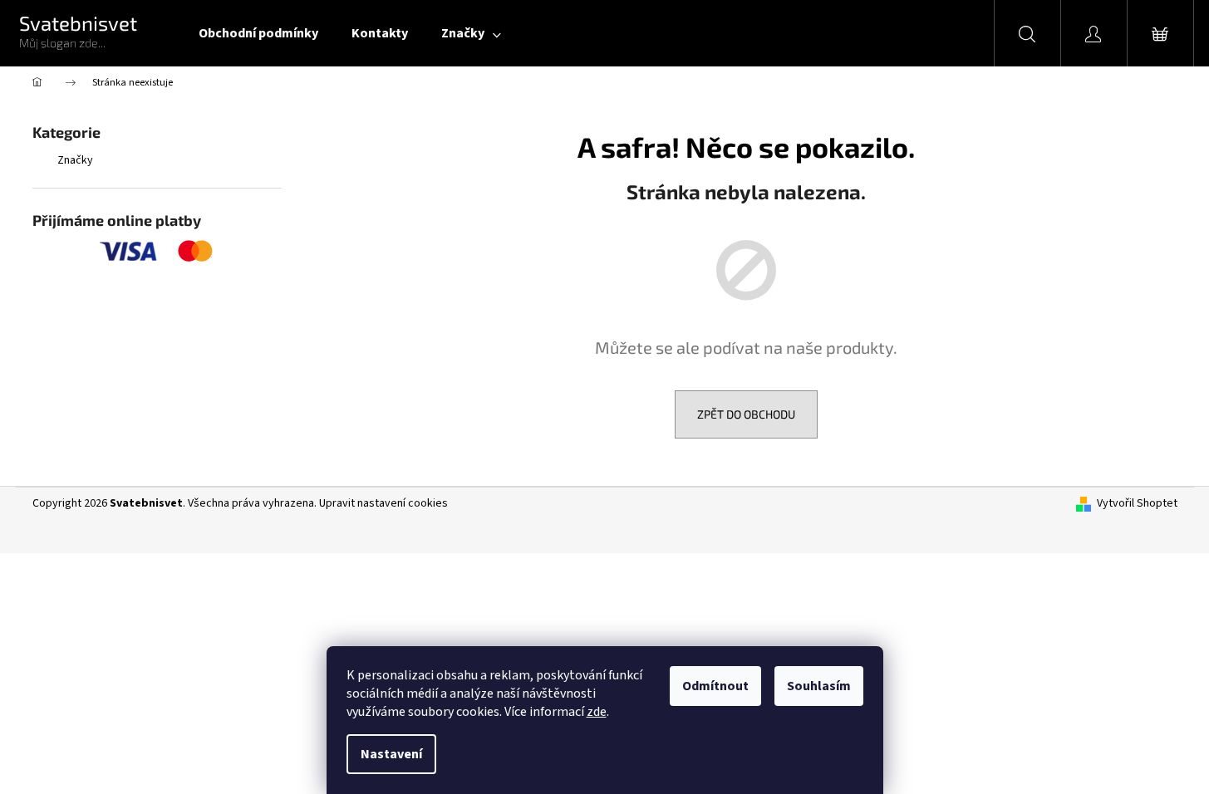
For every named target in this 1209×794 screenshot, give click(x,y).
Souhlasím (819, 686)
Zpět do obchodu (746, 414)
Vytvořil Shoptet (1137, 504)
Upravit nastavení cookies (383, 503)
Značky (75, 160)
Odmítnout (715, 686)
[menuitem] (258, 33)
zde (597, 712)
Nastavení (391, 754)
